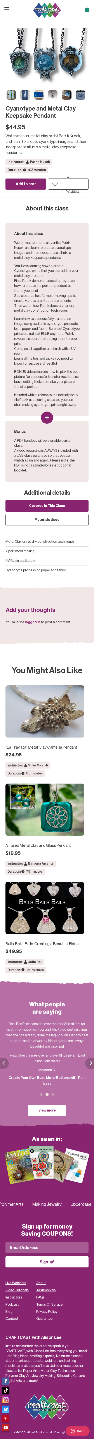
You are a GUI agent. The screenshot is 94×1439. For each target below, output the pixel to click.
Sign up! (47, 1262)
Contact (11, 1318)
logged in (32, 622)
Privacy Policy (46, 1311)
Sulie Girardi (38, 765)
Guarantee (44, 1318)
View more (47, 1110)
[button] (68, 184)
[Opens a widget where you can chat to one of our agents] (78, 1431)
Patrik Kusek (40, 162)
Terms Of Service (49, 1304)
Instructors (13, 1297)
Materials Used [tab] (47, 519)
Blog (8, 1311)
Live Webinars (15, 1283)
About (41, 1283)
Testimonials (46, 1290)
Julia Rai (35, 962)
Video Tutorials (17, 1290)
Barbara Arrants (41, 863)
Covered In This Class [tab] (47, 506)
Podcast (12, 1304)
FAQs (40, 1297)
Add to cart (26, 184)
